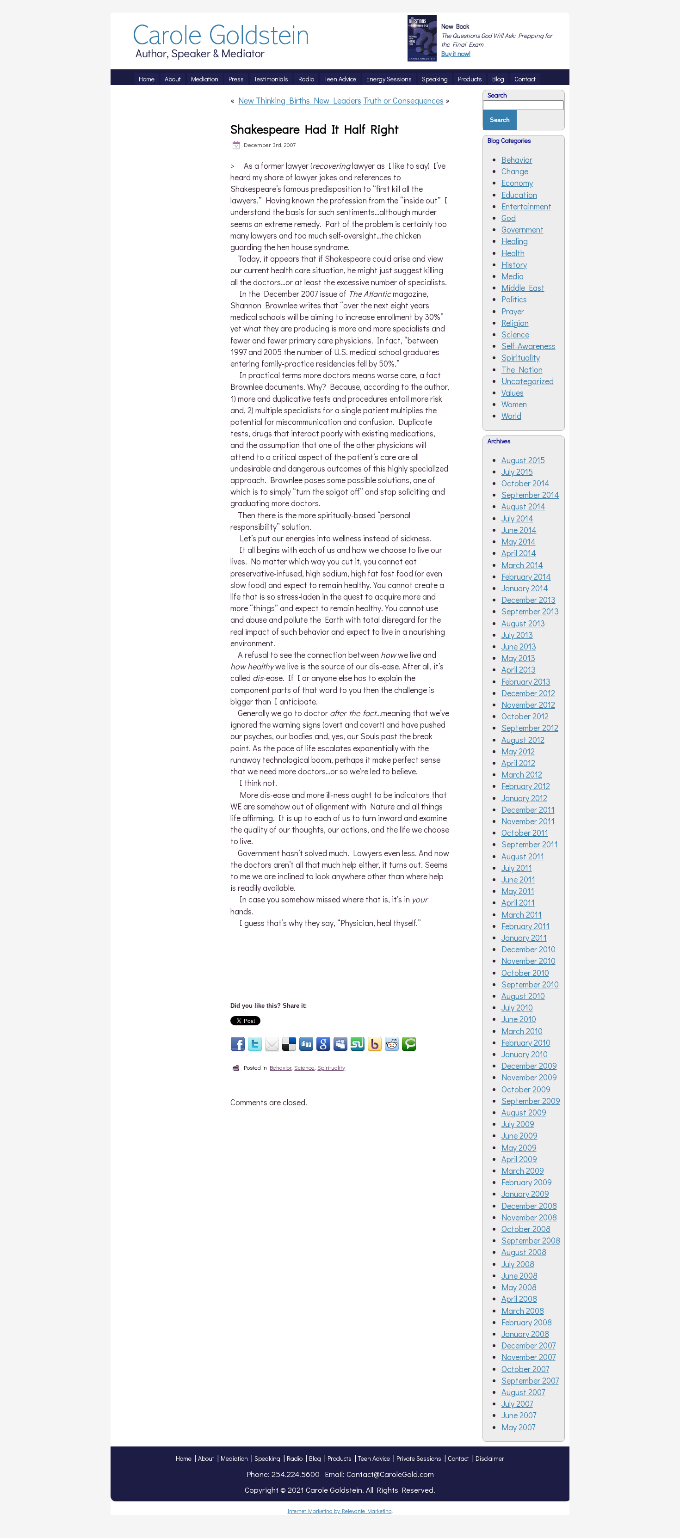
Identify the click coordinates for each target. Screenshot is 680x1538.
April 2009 (519, 1158)
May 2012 (518, 751)
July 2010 (517, 1007)
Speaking (267, 1458)
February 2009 (526, 1182)
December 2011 (528, 809)
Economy (517, 182)
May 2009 (519, 1147)
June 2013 (518, 646)
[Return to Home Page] (222, 56)
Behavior (280, 1067)
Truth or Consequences (403, 100)
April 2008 (519, 1298)
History (514, 264)
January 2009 (525, 1193)
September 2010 (530, 984)
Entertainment (526, 206)
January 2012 (524, 797)
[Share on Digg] (306, 1044)
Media (512, 276)
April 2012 (518, 762)
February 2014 (526, 576)
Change (514, 171)
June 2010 (518, 1018)
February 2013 (525, 681)
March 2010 (522, 1030)
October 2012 (525, 716)
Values (512, 392)
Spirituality (331, 1067)
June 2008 (519, 1275)
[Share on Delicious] (289, 1044)
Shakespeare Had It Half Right (314, 129)
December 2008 (529, 1205)
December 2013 (528, 599)
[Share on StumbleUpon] (357, 1044)
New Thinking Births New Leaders (299, 100)
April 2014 (518, 552)
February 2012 (525, 785)
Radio (295, 1458)
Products (340, 1458)
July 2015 (517, 471)
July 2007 (517, 1403)
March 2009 (522, 1170)
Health (513, 252)
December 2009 (529, 1065)
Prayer (512, 311)
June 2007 (518, 1415)
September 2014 (530, 494)
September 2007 (530, 1380)
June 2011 (518, 879)
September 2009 (530, 1100)
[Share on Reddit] (391, 1044)
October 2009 (525, 1089)
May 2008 (519, 1287)
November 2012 (528, 704)
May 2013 (518, 657)
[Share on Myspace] (340, 1044)
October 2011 (524, 832)
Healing (514, 240)
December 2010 (528, 949)
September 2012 (529, 727)
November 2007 (528, 1356)
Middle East (522, 287)
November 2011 (528, 821)
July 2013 (517, 634)
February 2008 (526, 1322)
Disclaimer (490, 1458)
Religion (515, 322)
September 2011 (529, 844)
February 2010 (525, 1042)
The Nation (522, 369)
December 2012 (528, 693)
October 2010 (525, 972)
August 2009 (523, 1112)
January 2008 (525, 1333)
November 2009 (529, 1077)
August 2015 (523, 460)
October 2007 (525, 1368)
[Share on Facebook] (237, 1044)
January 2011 (524, 937)
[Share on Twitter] (254, 1044)
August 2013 (523, 623)
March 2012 (521, 774)
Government (522, 229)
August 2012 (522, 739)
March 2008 (522, 1310)
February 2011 (525, 925)
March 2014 (522, 564)
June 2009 (519, 1135)
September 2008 (530, 1240)
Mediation (234, 1458)
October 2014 (525, 483)
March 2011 (521, 914)
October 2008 (525, 1228)
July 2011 (516, 867)
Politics (514, 299)
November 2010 (528, 960)
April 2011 (518, 902)
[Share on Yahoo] (374, 1044)
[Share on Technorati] (409, 1044)
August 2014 (523, 506)
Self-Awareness (528, 345)
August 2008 (523, 1251)
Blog (315, 1458)
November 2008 (529, 1217)
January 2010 (524, 1054)
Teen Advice (374, 1458)
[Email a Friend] (272, 1044)
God (508, 217)
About (206, 1458)
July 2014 (517, 518)
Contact (458, 1458)
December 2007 (528, 1345)
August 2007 (523, 1391)
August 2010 (523, 995)
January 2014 (524, 588)
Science (304, 1067)
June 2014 (519, 529)
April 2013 (518, 669)
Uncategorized (527, 380)
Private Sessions (418, 1458)
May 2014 (518, 541)
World (511, 415)
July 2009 (517, 1123)
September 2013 (530, 611)
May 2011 (517, 890)
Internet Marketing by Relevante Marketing (340, 1510)
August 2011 (522, 856)
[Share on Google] (323, 1044)
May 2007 (518, 1427)
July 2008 (517, 1263)
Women (514, 404)
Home (184, 1458)
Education (519, 194)
